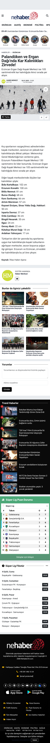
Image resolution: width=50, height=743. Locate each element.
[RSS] (44, 685)
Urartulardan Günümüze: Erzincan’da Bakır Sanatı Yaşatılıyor (25, 31)
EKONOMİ (27, 25)
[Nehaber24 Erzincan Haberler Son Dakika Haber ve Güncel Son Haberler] (25, 16)
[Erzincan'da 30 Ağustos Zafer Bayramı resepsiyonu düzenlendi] (13, 320)
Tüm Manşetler (12, 715)
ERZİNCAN (6, 25)
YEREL (18, 731)
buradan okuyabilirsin (21, 740)
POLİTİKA (39, 25)
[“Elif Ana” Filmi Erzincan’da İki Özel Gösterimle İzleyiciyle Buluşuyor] (13, 298)
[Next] (40, 685)
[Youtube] (27, 685)
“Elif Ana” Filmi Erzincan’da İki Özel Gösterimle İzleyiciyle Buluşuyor (13, 308)
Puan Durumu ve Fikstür (33, 709)
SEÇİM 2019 (38, 731)
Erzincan (16, 52)
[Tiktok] (31, 685)
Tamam (34, 740)
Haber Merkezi (21, 274)
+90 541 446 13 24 (27, 672)
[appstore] (14, 692)
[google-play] (35, 692)
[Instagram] (18, 685)
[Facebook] (6, 685)
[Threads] (36, 685)
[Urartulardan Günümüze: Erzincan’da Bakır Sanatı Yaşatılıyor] (37, 298)
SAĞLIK (42, 728)
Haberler (6, 52)
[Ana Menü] (3, 16)
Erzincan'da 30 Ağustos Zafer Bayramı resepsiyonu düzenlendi (12, 331)
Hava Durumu (34, 703)
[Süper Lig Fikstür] (47, 566)
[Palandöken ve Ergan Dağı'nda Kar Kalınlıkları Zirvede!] (25, 99)
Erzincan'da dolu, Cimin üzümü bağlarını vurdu (34, 330)
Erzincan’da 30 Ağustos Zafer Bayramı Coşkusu (12, 352)
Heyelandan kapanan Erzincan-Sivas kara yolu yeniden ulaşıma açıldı (35, 353)
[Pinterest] (14, 685)
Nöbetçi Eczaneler (13, 703)
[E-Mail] (17, 279)
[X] (10, 685)
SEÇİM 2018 (27, 731)
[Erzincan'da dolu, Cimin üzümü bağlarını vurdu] (37, 320)
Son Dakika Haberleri (36, 715)
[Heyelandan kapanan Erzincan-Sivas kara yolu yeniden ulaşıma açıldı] (37, 343)
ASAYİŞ (17, 25)
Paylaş (7, 117)
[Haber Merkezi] (7, 275)
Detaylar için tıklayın (25, 557)
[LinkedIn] (23, 685)
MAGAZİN (10, 731)
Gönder (7, 389)
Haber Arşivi (11, 719)
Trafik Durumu (11, 708)
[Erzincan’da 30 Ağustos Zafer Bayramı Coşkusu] (13, 343)
